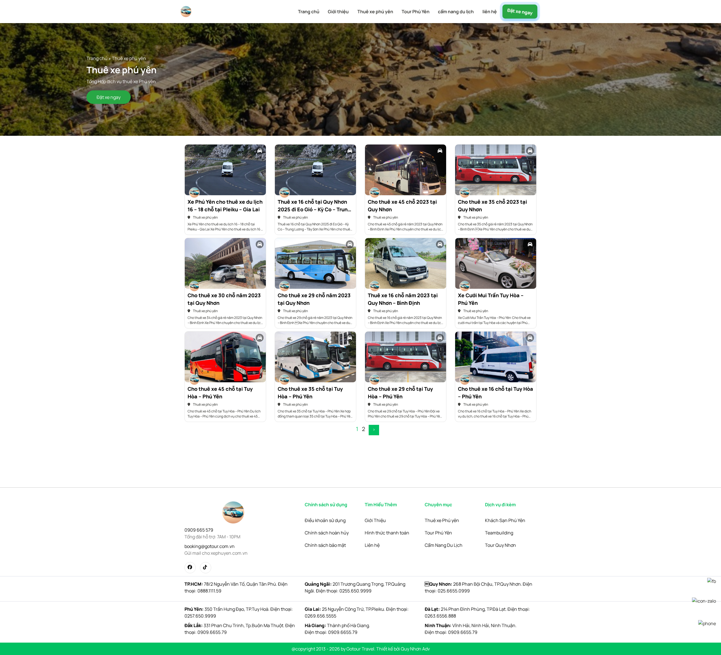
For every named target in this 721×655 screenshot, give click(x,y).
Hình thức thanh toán (387, 533)
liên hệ (489, 11)
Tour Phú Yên (416, 11)
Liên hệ (372, 545)
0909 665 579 (198, 530)
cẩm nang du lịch (456, 11)
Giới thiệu (338, 11)
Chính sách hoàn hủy (327, 533)
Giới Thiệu (375, 520)
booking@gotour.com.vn (209, 546)
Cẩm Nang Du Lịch (443, 545)
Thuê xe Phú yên (442, 520)
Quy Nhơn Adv (415, 649)
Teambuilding (499, 533)
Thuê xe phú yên (375, 11)
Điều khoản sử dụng (325, 520)
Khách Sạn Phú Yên (505, 520)
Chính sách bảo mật (325, 545)
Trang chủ (308, 11)
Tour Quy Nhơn (500, 545)
